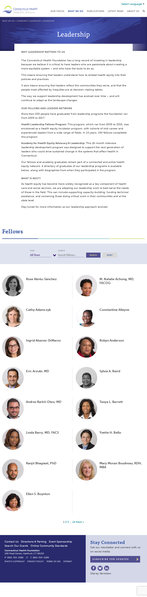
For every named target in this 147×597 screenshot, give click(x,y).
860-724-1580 (15, 557)
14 (73, 522)
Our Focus (57, 11)
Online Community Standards (49, 545)
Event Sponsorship (60, 541)
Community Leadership (29, 21)
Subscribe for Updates (111, 559)
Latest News (115, 11)
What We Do (75, 11)
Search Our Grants (16, 545)
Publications (95, 11)
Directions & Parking (33, 541)
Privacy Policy (35, 561)
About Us (133, 11)
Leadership (48, 21)
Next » (80, 522)
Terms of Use (53, 561)
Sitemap (67, 561)
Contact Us (12, 541)
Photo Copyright (15, 561)
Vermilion (105, 573)
